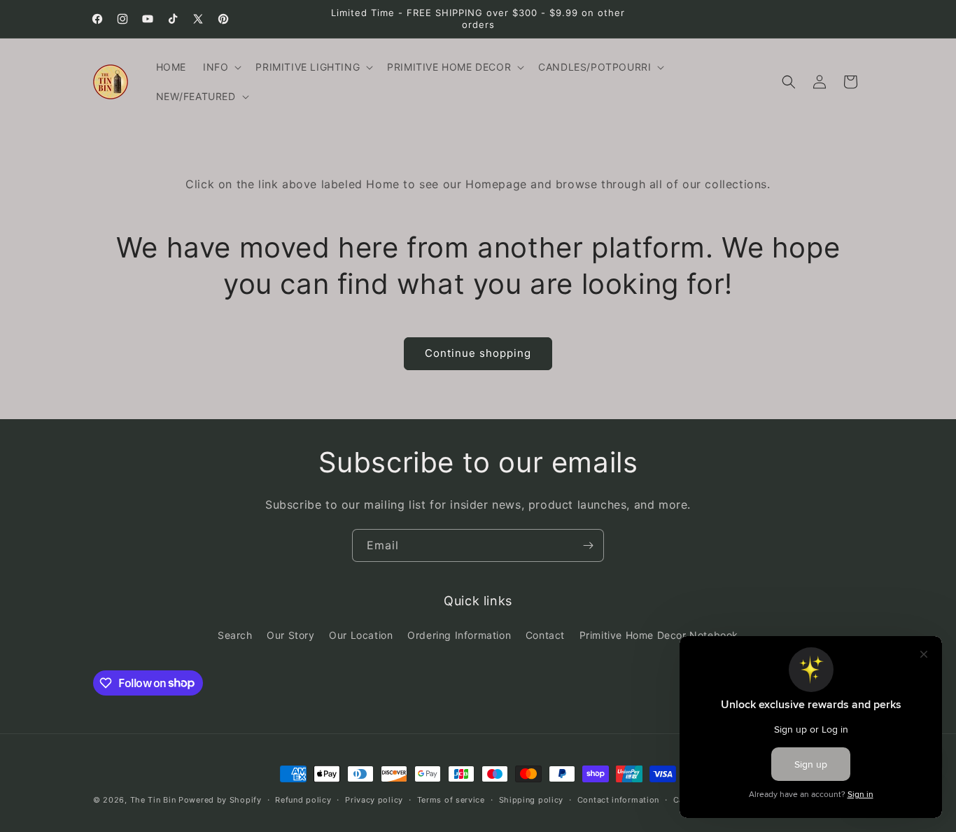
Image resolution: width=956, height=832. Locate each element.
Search (235, 635)
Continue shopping (478, 353)
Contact (545, 635)
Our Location (361, 635)
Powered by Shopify (220, 800)
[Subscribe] (587, 545)
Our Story (290, 635)
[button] (221, 67)
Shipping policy (531, 799)
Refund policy (303, 799)
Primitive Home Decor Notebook (658, 635)
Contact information (618, 799)
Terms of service (451, 799)
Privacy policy (374, 799)
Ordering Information (459, 635)
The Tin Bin (153, 800)
